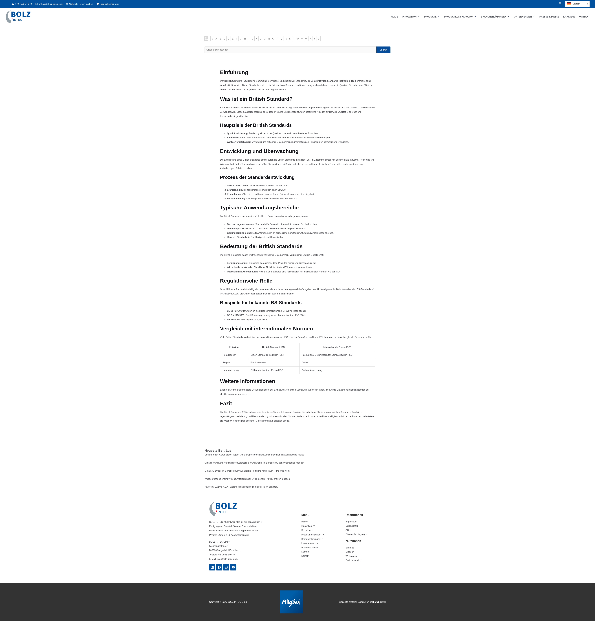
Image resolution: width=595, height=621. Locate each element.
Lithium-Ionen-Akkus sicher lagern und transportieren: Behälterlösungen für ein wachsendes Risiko (254, 454)
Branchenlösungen (493, 16)
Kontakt (584, 16)
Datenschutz (352, 525)
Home (394, 16)
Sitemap (350, 547)
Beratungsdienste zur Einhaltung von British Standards (279, 389)
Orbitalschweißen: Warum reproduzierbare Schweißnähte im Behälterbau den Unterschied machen (254, 462)
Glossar (350, 551)
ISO (286, 337)
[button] (558, 4)
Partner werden (353, 560)
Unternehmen (523, 16)
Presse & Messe (549, 16)
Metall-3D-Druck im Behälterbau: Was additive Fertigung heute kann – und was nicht (247, 470)
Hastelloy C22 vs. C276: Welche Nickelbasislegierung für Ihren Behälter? (241, 486)
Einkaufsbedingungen (356, 534)
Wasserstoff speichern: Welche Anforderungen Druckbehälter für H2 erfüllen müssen (247, 478)
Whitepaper (351, 556)
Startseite (206, 38)
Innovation (409, 16)
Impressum (351, 521)
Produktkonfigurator (458, 16)
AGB (348, 530)
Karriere (569, 16)
